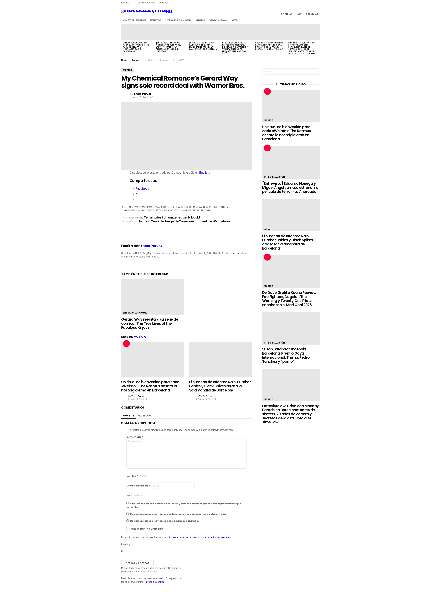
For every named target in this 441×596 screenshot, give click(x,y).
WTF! (235, 20)
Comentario (134, 437)
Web (129, 495)
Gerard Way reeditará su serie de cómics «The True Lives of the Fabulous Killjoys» (149, 323)
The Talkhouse (168, 210)
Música (201, 20)
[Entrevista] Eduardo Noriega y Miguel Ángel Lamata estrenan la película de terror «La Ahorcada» (168, 46)
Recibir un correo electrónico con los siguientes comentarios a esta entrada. (178, 514)
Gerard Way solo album (212, 207)
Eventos (155, 20)
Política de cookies (155, 581)
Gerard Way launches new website (168, 207)
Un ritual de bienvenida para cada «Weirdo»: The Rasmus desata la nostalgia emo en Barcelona (136, 46)
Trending (312, 14)
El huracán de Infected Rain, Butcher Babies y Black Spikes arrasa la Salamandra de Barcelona (203, 45)
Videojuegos (218, 20)
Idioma (125, 2)
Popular (286, 14)
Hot (299, 14)
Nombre (132, 476)
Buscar (316, 72)
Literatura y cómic (178, 20)
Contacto (163, 2)
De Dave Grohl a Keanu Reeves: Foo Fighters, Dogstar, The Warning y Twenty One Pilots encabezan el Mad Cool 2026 (235, 47)
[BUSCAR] (318, 20)
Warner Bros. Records (197, 210)
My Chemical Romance (139, 210)
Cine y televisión (134, 20)
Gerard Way (132, 207)
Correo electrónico (139, 485)
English (204, 172)
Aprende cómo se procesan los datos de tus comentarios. (200, 537)
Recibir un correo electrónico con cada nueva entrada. (164, 521)
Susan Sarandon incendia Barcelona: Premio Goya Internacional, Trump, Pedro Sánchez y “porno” (269, 45)
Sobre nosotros (146, 2)
